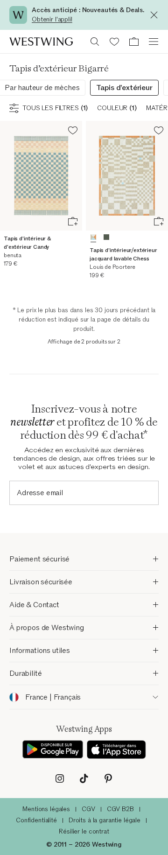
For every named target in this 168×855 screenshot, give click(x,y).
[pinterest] (108, 778)
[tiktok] (84, 778)
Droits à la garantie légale (104, 820)
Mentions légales (46, 809)
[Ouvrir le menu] (153, 41)
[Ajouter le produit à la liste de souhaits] (72, 132)
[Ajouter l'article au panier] (72, 221)
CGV (88, 809)
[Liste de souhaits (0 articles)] (114, 41)
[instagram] (59, 778)
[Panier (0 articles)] (134, 41)
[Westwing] (41, 41)
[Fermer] (156, 15)
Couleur (117, 108)
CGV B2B (120, 809)
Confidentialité (36, 820)
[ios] (116, 749)
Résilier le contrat (84, 831)
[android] (52, 749)
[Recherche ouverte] (94, 41)
